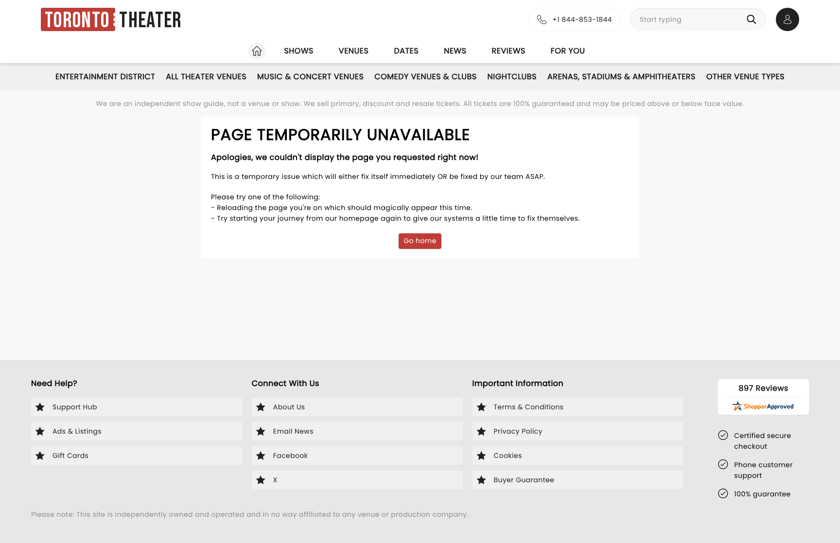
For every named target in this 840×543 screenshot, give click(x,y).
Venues (354, 50)
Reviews (508, 50)
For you (568, 50)
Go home (420, 240)
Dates (406, 50)
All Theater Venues (206, 76)
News (455, 50)
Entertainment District (105, 76)
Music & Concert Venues (310, 76)
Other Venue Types (745, 76)
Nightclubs (512, 76)
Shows (298, 50)
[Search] (753, 19)
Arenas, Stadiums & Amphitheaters (621, 76)
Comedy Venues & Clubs (425, 76)
